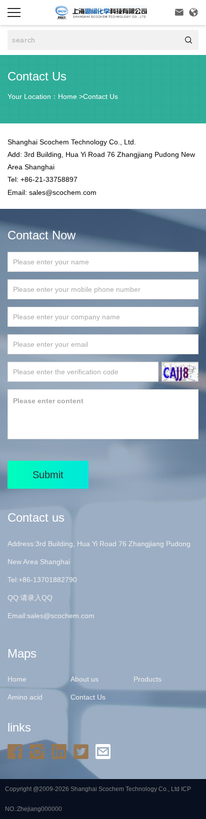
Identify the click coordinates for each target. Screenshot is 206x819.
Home (67, 96)
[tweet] (84, 751)
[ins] (40, 751)
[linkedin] (62, 751)
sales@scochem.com (60, 616)
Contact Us (100, 96)
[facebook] (18, 751)
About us (84, 679)
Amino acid (25, 697)
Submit (48, 474)
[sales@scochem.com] (106, 751)
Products (148, 679)
